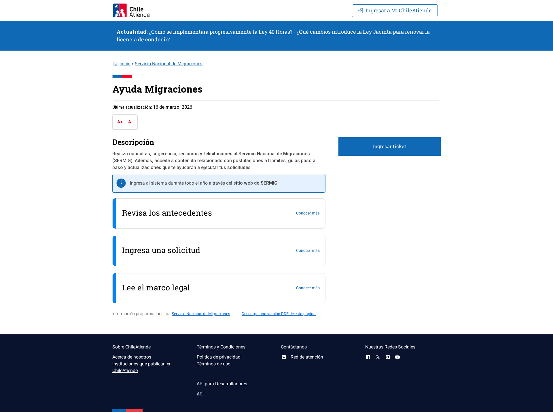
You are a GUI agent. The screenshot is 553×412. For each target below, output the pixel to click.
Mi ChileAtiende (398, 10)
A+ (120, 121)
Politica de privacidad (218, 357)
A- (130, 121)
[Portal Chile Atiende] (131, 10)
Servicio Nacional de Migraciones (168, 63)
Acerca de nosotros (131, 357)
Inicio (125, 63)
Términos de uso (213, 364)
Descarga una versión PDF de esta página (279, 313)
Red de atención (306, 357)
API (200, 393)
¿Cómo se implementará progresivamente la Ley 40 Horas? (220, 31)
